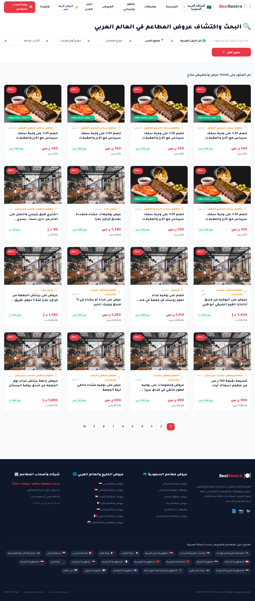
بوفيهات (150, 7)
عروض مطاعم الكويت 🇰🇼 (109, 497)
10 (84, 426)
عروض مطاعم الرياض (174, 484)
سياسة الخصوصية (34, 592)
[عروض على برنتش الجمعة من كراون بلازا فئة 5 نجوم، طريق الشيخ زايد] (32, 266)
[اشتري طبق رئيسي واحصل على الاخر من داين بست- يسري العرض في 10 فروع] (32, 185)
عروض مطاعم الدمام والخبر (171, 516)
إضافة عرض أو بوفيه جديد (45, 497)
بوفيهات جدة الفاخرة (175, 509)
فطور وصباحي (129, 7)
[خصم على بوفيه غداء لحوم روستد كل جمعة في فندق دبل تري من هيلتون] (159, 266)
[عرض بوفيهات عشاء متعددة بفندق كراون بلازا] (96, 185)
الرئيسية (172, 7)
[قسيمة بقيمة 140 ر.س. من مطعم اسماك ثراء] (222, 351)
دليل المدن (89, 7)
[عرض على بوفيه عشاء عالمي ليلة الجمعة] (96, 351)
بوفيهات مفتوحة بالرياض (173, 490)
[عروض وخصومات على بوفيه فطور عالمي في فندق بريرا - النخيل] (159, 351)
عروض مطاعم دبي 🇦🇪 (111, 484)
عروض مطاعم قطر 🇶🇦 (110, 503)
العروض (108, 7)
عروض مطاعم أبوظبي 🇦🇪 (109, 490)
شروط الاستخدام (58, 592)
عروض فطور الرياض (175, 497)
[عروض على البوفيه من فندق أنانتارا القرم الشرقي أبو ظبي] (222, 266)
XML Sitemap (11, 592)
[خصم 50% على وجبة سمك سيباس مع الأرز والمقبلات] (222, 104)
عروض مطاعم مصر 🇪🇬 (110, 509)
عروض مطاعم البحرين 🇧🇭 (109, 516)
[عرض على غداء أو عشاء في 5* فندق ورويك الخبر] (96, 266)
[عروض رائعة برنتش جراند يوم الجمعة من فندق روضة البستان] (32, 351)
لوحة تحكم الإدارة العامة (46, 503)
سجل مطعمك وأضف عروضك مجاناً (36, 484)
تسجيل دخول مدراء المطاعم (44, 490)
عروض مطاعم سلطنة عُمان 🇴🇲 (105, 522)
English (45, 7)
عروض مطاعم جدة (176, 503)
